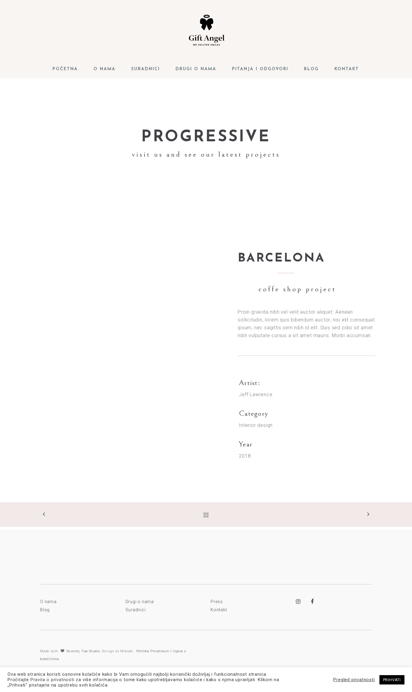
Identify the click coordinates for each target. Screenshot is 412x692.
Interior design (256, 425)
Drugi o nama (139, 601)
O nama (48, 601)
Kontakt (219, 609)
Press (217, 601)
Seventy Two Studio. (83, 651)
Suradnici (135, 609)
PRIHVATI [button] (392, 680)
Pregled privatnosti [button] (354, 679)
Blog (45, 609)
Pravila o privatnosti (52, 679)
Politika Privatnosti (153, 651)
